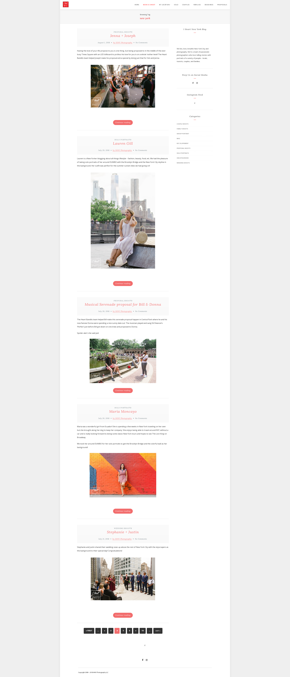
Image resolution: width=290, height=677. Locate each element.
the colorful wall (154, 443)
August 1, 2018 (104, 43)
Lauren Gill (123, 143)
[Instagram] (197, 83)
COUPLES (186, 5)
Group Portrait (183, 134)
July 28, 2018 (103, 311)
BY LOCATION (164, 5)
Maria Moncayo (123, 411)
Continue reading (122, 122)
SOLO (176, 5)
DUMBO (113, 162)
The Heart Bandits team (87, 319)
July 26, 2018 (103, 418)
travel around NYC (152, 430)
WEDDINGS (209, 5)
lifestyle (122, 158)
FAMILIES (197, 5)
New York (143, 426)
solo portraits (91, 162)
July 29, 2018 (103, 150)
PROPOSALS (222, 5)
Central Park (146, 319)
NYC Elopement (182, 143)
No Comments (141, 43)
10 (143, 630)
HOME (137, 5)
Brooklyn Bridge (131, 162)
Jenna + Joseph (123, 35)
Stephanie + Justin (123, 532)
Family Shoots (182, 129)
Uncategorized (183, 158)
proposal (128, 319)
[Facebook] (192, 83)
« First (89, 630)
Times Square (87, 54)
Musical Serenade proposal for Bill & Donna (123, 304)
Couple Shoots (182, 124)
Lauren (80, 158)
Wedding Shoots (123, 528)
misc (178, 138)
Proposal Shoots (123, 32)
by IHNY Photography (122, 43)
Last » (157, 631)
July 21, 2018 (103, 539)
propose (104, 51)
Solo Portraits (123, 140)
